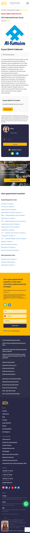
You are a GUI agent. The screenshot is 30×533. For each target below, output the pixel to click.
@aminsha (16, 514)
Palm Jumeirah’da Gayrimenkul (11, 393)
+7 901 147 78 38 (7, 475)
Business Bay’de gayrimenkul (10, 385)
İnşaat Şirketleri (6, 423)
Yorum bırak (7, 109)
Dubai (17, 10)
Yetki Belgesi (5, 451)
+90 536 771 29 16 (15, 3)
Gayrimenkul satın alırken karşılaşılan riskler (14, 463)
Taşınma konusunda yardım (10, 460)
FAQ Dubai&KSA (6, 429)
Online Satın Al (6, 439)
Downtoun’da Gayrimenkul (9, 388)
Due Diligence (6, 432)
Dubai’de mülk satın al (8, 371)
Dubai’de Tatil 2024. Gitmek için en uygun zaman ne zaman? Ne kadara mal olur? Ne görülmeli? (13, 356)
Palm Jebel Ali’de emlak (8, 391)
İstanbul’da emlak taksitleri (9, 442)
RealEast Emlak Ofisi (8, 457)
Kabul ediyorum (12, 330)
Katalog (4, 411)
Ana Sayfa (3, 10)
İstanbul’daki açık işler (8, 448)
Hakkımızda (5, 414)
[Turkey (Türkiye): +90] (5, 139)
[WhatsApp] (26, 503)
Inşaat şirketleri (11, 10)
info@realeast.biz (7, 482)
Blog (3, 417)
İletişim (4, 426)
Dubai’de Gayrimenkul (8, 362)
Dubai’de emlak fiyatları (8, 374)
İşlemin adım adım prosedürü (10, 454)
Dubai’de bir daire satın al (9, 365)
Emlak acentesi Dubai (8, 368)
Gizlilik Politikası (16, 330)
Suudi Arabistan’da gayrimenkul (11, 340)
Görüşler (4, 420)
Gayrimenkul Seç (15, 180)
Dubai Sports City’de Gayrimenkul (11, 379)
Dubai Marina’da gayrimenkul (10, 382)
